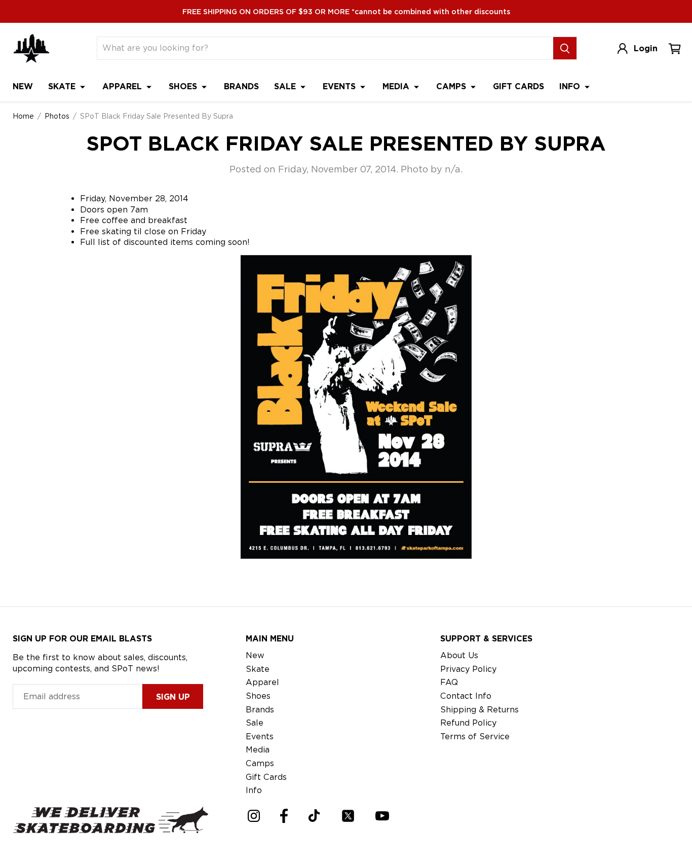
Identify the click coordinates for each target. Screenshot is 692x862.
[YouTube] (382, 815)
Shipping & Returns (479, 709)
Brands (241, 86)
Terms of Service (475, 736)
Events (340, 86)
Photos (57, 116)
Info (571, 86)
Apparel (123, 86)
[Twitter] (348, 816)
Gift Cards (518, 86)
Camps (452, 86)
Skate (63, 86)
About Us (459, 655)
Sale (286, 86)
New (23, 86)
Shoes (184, 86)
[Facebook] (284, 816)
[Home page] (31, 48)
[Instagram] (254, 816)
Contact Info (465, 696)
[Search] (564, 48)
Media (397, 86)
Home (23, 116)
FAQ (449, 682)
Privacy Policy (468, 669)
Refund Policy (468, 723)
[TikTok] (314, 815)
